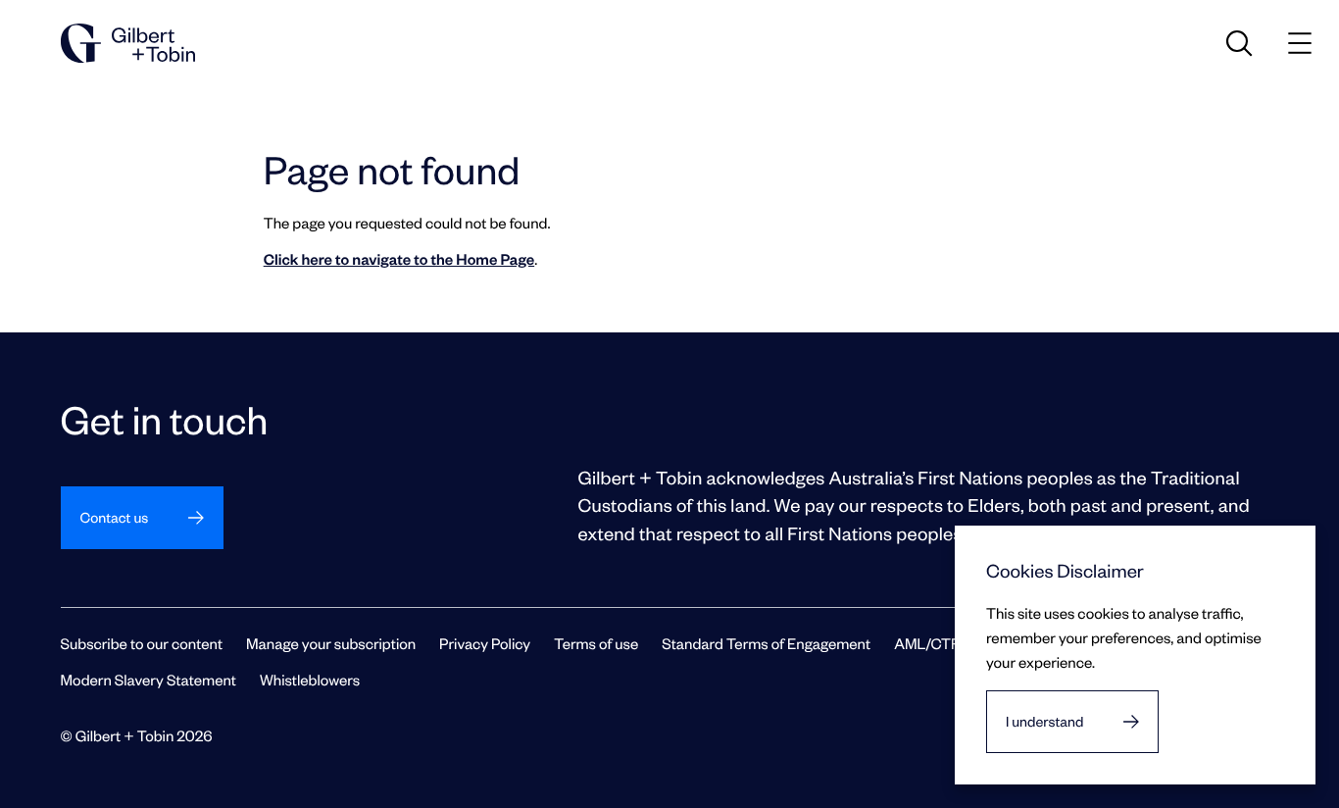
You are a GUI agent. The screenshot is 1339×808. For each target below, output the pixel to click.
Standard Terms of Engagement (766, 643)
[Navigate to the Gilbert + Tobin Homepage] (128, 43)
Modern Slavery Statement (148, 679)
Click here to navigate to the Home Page (399, 259)
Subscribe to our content (142, 643)
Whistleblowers (310, 679)
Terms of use (596, 643)
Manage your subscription (331, 643)
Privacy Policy (484, 643)
